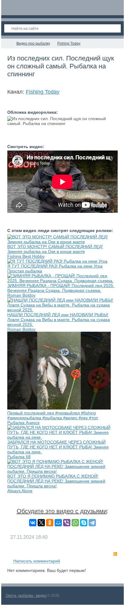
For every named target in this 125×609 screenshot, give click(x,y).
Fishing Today (42, 92)
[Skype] (83, 522)
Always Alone (19, 490)
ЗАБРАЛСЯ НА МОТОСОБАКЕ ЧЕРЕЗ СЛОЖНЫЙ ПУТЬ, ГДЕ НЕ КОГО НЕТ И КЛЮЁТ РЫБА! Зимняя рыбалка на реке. (58, 447)
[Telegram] (92, 522)
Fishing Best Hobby (26, 256)
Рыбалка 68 (19, 456)
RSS (115, 554)
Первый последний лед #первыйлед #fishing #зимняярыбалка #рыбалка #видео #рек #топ (52, 415)
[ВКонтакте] (32, 522)
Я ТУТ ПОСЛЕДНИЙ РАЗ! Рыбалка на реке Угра (55, 266)
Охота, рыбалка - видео (26, 595)
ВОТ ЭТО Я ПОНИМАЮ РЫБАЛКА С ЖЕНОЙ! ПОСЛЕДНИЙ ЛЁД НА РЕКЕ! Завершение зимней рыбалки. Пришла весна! (56, 481)
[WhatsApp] (75, 522)
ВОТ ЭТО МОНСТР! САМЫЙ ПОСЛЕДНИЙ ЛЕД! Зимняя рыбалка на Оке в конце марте (55, 249)
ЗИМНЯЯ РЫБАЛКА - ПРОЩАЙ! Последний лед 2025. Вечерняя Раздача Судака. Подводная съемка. (60, 288)
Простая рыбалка (24, 270)
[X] (41, 522)
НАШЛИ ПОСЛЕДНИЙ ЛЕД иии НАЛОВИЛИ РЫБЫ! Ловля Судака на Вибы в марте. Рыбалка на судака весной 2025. (58, 319)
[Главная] (6, 43)
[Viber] (66, 522)
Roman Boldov (21, 295)
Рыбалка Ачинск (23, 422)
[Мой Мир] (58, 522)
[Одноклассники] (49, 522)
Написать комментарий (36, 561)
